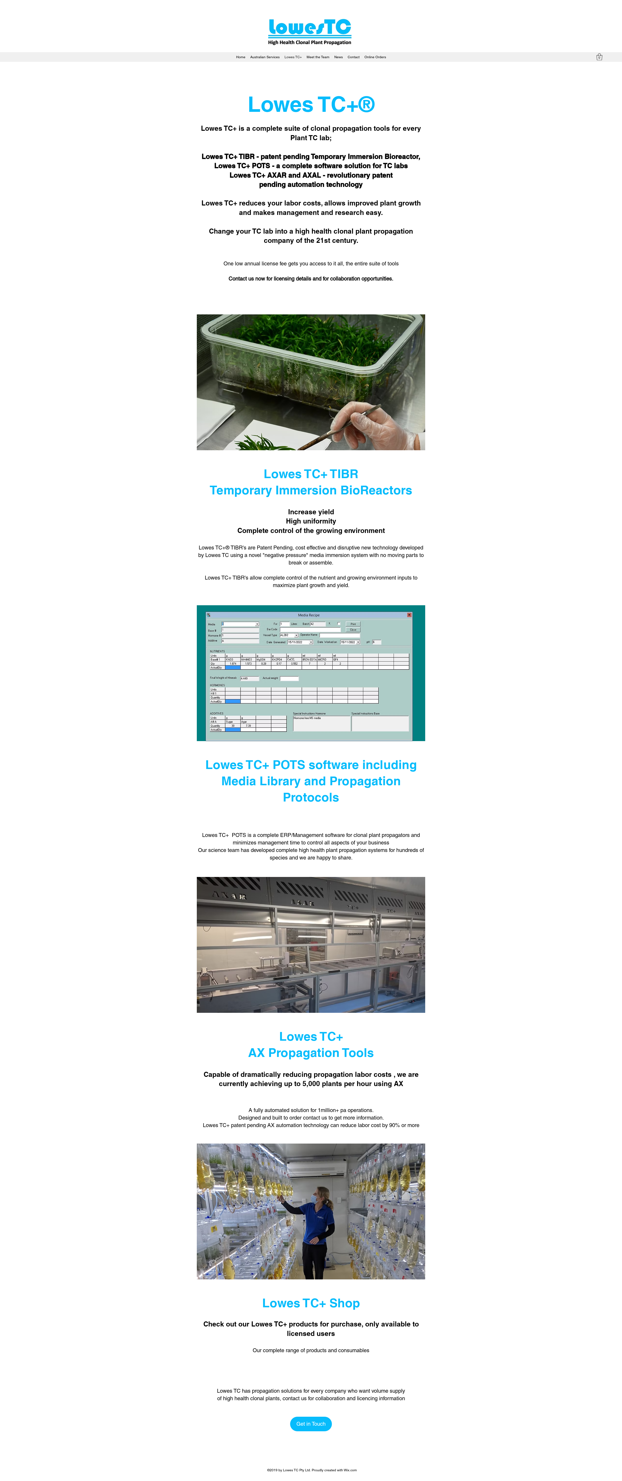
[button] (599, 56)
